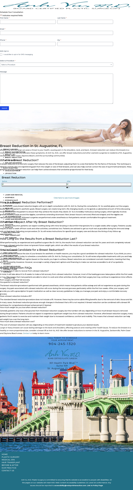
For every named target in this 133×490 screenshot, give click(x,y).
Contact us (27, 333)
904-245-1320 (62, 344)
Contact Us (8, 471)
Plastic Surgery (10, 457)
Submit (4, 108)
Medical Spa (8, 460)
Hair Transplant (11, 462)
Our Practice (9, 468)
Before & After (10, 465)
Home (5, 454)
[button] (52, 188)
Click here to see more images (66, 198)
